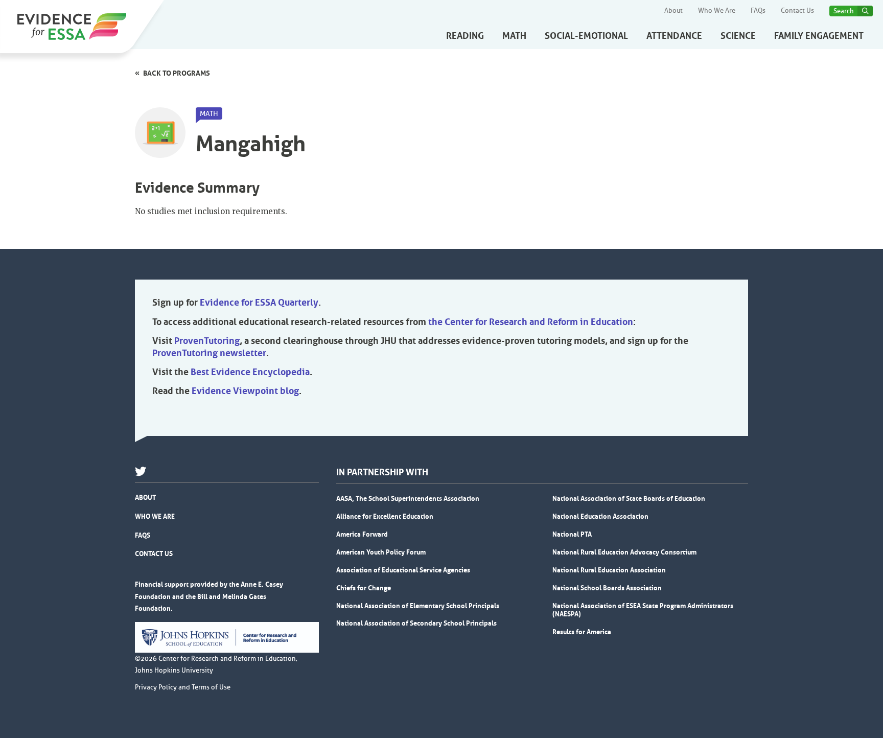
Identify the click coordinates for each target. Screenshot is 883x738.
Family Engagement (819, 35)
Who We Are (716, 11)
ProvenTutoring (207, 341)
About (673, 11)
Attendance (674, 35)
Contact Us (797, 11)
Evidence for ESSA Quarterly (259, 302)
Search (843, 11)
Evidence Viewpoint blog (245, 391)
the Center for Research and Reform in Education (530, 322)
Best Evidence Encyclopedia (250, 372)
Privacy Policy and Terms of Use (182, 687)
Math (514, 35)
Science (738, 35)
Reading (465, 35)
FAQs (758, 11)
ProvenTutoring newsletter (209, 353)
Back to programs (176, 73)
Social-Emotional (586, 35)
